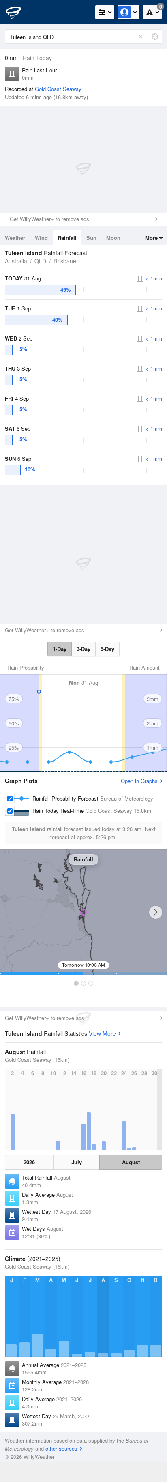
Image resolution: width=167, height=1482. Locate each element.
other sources (61, 1448)
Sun (91, 237)
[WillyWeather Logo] (18, 12)
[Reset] (140, 36)
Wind (41, 237)
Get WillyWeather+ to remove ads (49, 219)
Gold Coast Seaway (58, 89)
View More (102, 1033)
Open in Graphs (139, 781)
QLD (40, 261)
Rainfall (67, 237)
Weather (15, 237)
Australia (16, 261)
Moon (113, 237)
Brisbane (65, 261)
